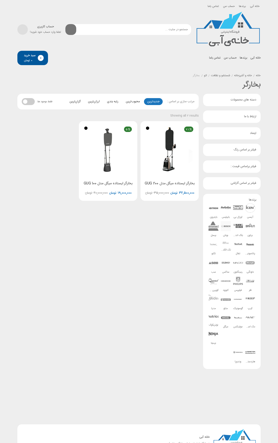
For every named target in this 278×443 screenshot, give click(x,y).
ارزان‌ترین (94, 101)
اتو (205, 76)
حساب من (229, 6)
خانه (258, 76)
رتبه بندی (112, 101)
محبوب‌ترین (133, 101)
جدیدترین (153, 101)
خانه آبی (255, 6)
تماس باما (213, 6)
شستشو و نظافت (220, 76)
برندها (242, 6)
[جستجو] (70, 29)
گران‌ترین (75, 101)
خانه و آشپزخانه (243, 76)
